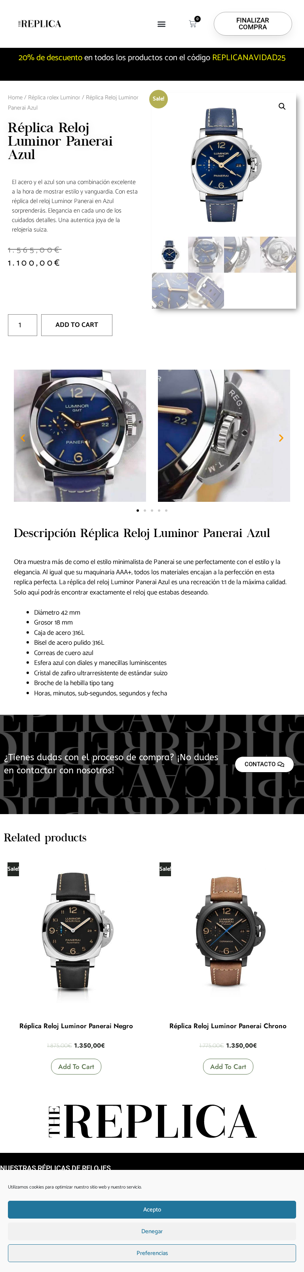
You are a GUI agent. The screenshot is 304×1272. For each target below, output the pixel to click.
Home (15, 98)
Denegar (152, 1231)
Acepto (152, 1210)
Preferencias (152, 1253)
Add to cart (76, 324)
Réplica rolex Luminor (54, 98)
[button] (161, 23)
